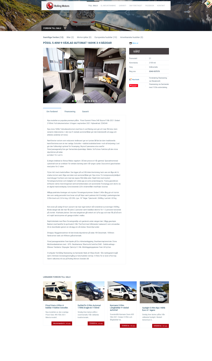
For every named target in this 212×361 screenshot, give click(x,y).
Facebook (149, 6)
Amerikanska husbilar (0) (131, 37)
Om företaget (135, 6)
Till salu (93, 6)
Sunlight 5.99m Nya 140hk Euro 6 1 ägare (153, 309)
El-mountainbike (108, 6)
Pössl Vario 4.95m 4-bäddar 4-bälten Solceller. (56, 306)
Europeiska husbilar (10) (106, 37)
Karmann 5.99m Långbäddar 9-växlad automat (119, 307)
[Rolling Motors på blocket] (208, 4)
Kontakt (161, 6)
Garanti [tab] (85, 111)
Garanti (122, 6)
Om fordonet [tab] (52, 111)
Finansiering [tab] (70, 111)
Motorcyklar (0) (84, 37)
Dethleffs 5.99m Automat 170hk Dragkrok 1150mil (89, 306)
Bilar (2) (70, 37)
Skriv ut (135, 43)
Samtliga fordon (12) (53, 37)
